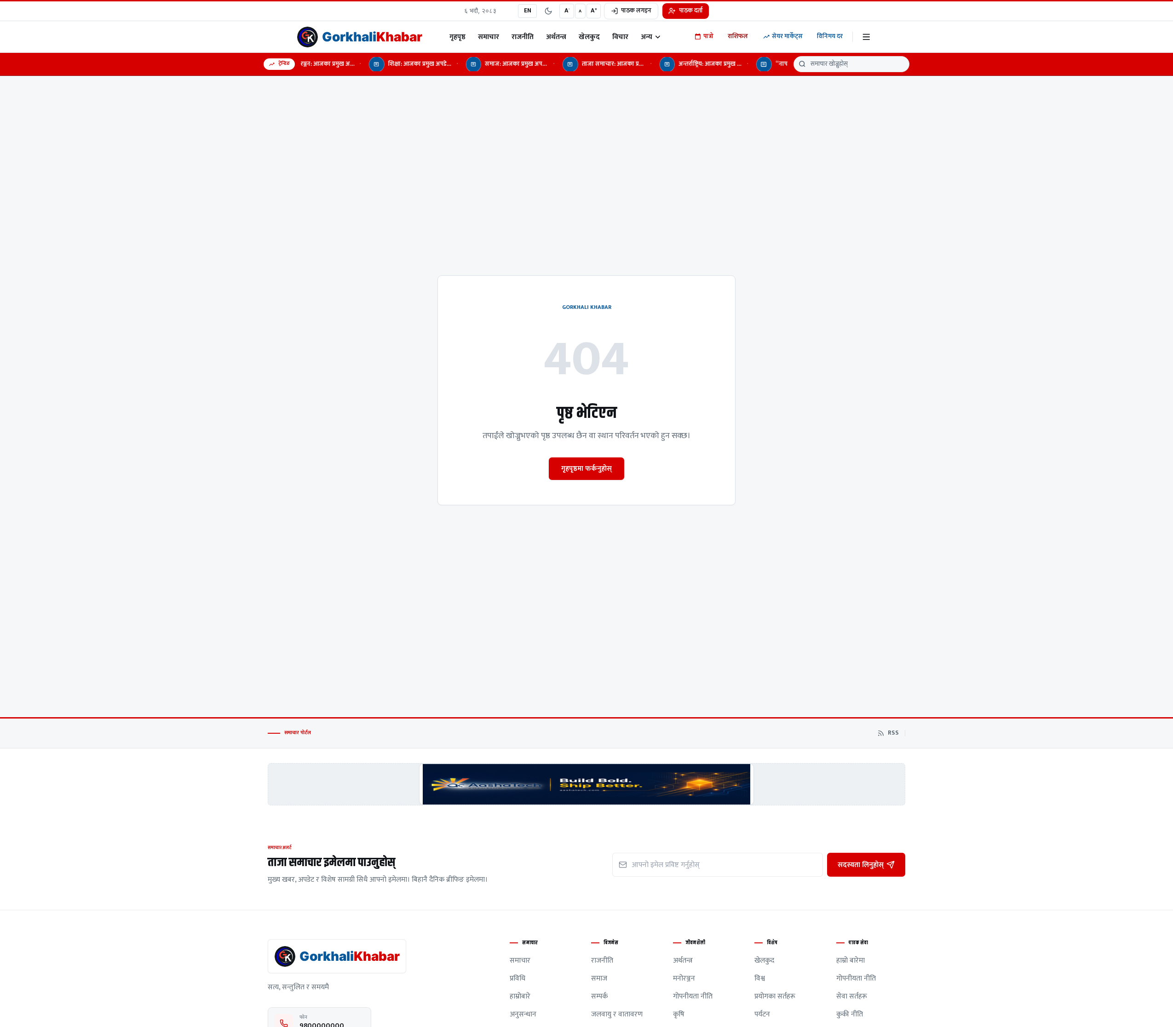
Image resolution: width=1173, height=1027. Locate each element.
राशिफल (738, 36)
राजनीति (523, 37)
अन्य (646, 37)
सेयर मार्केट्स (787, 36)
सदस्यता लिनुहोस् (861, 865)
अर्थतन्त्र (556, 37)
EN (527, 11)
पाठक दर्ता (691, 11)
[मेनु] (866, 37)
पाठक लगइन (636, 11)
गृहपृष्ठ (457, 37)
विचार (620, 37)
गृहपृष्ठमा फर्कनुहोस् (586, 468)
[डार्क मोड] (548, 11)
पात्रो (708, 36)
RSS (893, 733)
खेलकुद (589, 37)
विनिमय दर (830, 36)
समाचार (488, 37)
